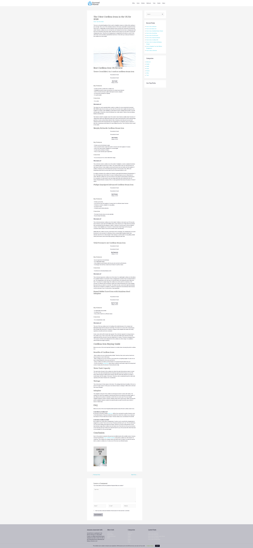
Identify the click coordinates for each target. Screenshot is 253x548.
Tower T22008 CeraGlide (109, 437)
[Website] (129, 506)
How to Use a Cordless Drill (152, 39)
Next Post (134, 474)
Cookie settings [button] (150, 545)
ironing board (106, 363)
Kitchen (147, 70)
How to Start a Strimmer (151, 50)
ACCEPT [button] (157, 545)
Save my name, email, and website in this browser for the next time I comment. (112, 510)
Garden (147, 64)
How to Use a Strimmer (151, 26)
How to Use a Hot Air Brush (152, 35)
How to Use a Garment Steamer (153, 37)
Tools (147, 75)
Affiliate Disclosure (111, 536)
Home (95, 21)
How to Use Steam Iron (151, 28)
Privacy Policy (110, 534)
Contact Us (109, 533)
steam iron (110, 413)
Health (147, 66)
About (108, 537)
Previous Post (96, 474)
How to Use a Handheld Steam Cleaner (154, 31)
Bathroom (148, 62)
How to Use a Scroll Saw (151, 33)
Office (147, 73)
